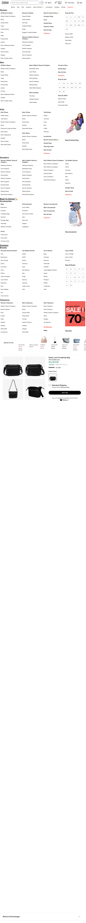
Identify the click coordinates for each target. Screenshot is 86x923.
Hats (23, 217)
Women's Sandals (27, 13)
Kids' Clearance (48, 303)
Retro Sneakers (5, 181)
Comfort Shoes (5, 29)
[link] (22, 345)
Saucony (24, 280)
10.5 (79, 25)
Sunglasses (25, 227)
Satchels (3, 217)
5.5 (79, 17)
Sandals (3, 48)
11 (82, 25)
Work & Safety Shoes (6, 58)
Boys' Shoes (26, 112)
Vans (23, 289)
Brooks (24, 260)
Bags (2, 204)
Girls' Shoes (26, 133)
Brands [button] (63, 7)
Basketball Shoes (34, 68)
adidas (45, 115)
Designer (57, 7)
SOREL (46, 283)
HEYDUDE (46, 263)
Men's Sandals (33, 93)
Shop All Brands (70, 265)
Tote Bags (3, 223)
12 (67, 29)
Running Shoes (26, 52)
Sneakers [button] (28, 7)
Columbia (46, 257)
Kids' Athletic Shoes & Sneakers (54, 160)
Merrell (46, 276)
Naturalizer (4, 283)
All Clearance (48, 327)
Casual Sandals (26, 16)
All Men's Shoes (6, 65)
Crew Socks (4, 238)
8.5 (83, 21)
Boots (2, 19)
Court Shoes (32, 72)
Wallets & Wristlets (6, 227)
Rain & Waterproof (6, 135)
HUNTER (46, 267)
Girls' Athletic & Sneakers (51, 167)
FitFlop (2, 273)
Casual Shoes (4, 23)
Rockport (46, 280)
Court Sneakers (26, 45)
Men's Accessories (49, 207)
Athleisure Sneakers (27, 42)
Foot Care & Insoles (27, 214)
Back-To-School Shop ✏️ (51, 13)
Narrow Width (69, 34)
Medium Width (69, 37)
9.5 (71, 25)
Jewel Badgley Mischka (50, 270)
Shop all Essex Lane (54, 359)
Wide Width (68, 40)
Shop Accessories (71, 232)
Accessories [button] (49, 7)
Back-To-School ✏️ (38, 7)
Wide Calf (68, 43)
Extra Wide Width (63, 105)
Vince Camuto (4, 296)
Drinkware (25, 210)
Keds (23, 267)
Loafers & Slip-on (27, 322)
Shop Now (68, 331)
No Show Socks (5, 241)
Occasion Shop (48, 16)
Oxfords (3, 91)
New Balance (68, 173)
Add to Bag (65, 393)
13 (79, 87)
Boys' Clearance (48, 306)
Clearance (47, 33)
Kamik (45, 273)
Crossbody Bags (5, 214)
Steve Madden (4, 289)
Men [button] (18, 7)
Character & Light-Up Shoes (8, 128)
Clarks (2, 263)
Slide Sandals (33, 102)
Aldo (2, 254)
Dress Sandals (26, 19)
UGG (45, 289)
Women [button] (13, 7)
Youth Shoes (4, 119)
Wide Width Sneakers (35, 88)
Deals (45, 330)
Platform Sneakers (6, 178)
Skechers (46, 132)
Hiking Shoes (4, 39)
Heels (2, 35)
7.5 (75, 21)
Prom (45, 20)
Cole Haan (3, 267)
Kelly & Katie (69, 257)
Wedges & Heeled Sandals (29, 32)
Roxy (2, 286)
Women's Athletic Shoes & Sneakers (30, 38)
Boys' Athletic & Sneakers (51, 164)
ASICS (67, 167)
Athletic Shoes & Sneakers (8, 16)
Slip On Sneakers (48, 177)
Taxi (2, 292)
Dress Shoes (4, 81)
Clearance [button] (70, 7)
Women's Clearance (7, 303)
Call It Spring (4, 260)
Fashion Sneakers (27, 48)
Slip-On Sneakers (27, 55)
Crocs (45, 122)
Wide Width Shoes (6, 144)
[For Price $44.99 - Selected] (53, 377)
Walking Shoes (26, 58)
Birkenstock (4, 257)
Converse (46, 119)
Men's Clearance (27, 303)
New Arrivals (47, 30)
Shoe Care (25, 220)
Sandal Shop (48, 23)
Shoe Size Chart (49, 146)
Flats (2, 32)
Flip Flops (24, 23)
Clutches (3, 210)
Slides (24, 29)
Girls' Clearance (48, 309)
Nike (45, 125)
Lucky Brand (4, 280)
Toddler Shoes (4, 115)
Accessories (47, 136)
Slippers (3, 55)
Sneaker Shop (69, 188)
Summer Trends (48, 27)
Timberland (47, 286)
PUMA (45, 128)
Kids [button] (23, 7)
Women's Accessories (50, 204)
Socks (3, 231)
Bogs (45, 254)
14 (59, 91)
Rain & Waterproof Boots (7, 45)
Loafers (3, 42)
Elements (46, 260)
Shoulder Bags (5, 220)
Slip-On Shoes (4, 52)
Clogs (2, 26)
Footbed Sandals (26, 26)
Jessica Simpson (5, 276)
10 (75, 25)
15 (63, 91)
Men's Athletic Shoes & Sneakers (39, 65)
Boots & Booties (5, 309)
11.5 (72, 87)
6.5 (67, 21)
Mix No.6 (67, 260)
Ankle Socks (4, 235)
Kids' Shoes (4, 112)
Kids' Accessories (49, 211)
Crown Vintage (69, 254)
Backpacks (4, 207)
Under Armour (26, 286)
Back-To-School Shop (72, 140)
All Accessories (27, 204)
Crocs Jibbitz (25, 207)
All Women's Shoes (7, 13)
